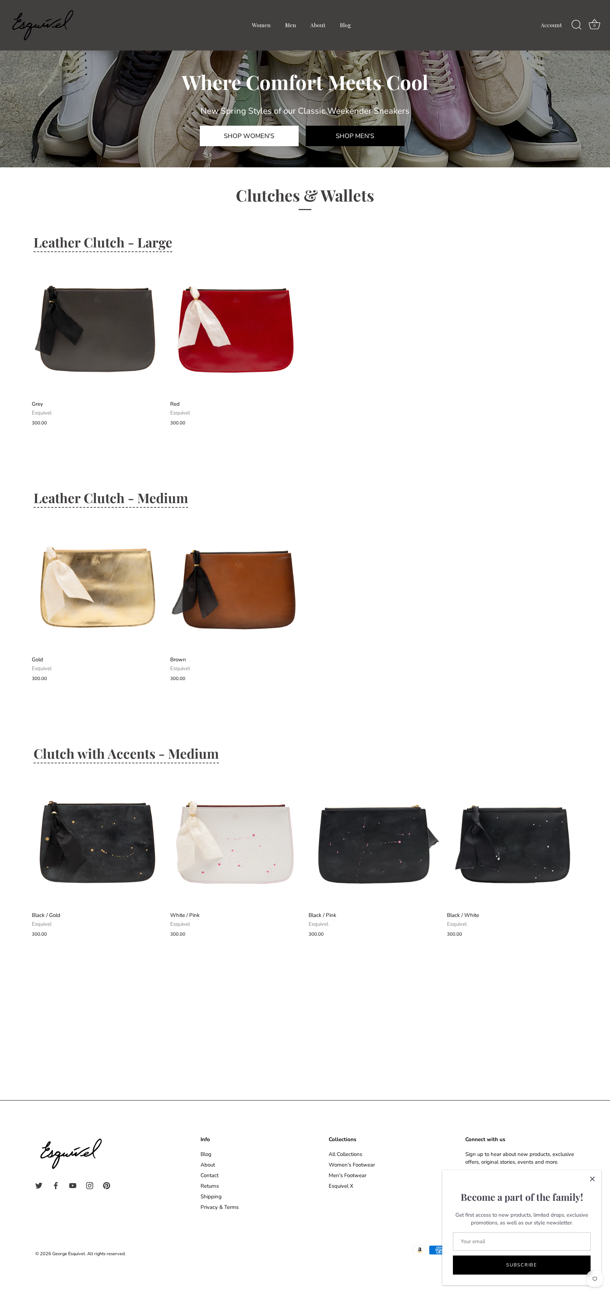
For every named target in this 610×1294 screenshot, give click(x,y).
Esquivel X (341, 1185)
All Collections (345, 1154)
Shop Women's (249, 136)
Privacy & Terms (220, 1207)
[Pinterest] (106, 1185)
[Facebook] (55, 1185)
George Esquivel (68, 1254)
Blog (345, 25)
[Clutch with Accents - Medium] (97, 842)
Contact (210, 1175)
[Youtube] (72, 1185)
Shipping (211, 1196)
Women (261, 25)
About (317, 25)
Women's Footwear (352, 1164)
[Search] (576, 25)
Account (551, 25)
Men (290, 25)
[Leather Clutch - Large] (97, 330)
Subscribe (521, 1265)
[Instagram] (89, 1185)
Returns (210, 1185)
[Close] (592, 1179)
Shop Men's (355, 136)
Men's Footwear (347, 1175)
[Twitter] (38, 1185)
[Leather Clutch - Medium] (97, 586)
